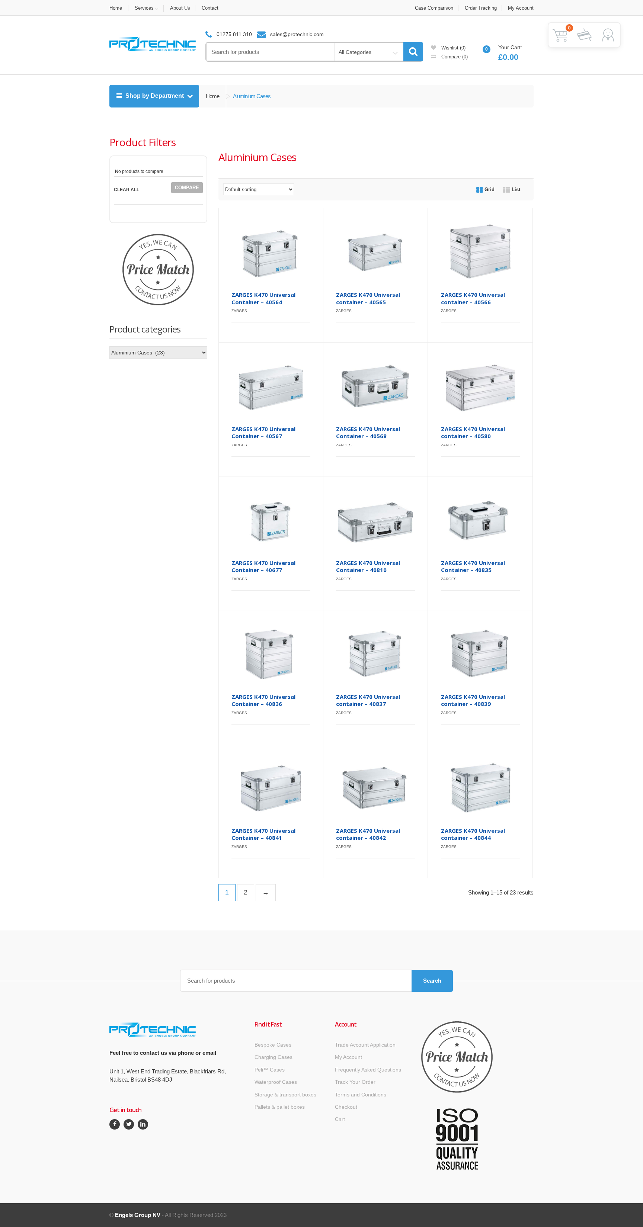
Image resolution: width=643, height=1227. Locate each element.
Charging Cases (273, 1057)
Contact (210, 8)
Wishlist (453, 48)
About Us (180, 8)
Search (432, 980)
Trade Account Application (365, 1045)
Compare (454, 57)
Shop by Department (154, 96)
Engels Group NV (137, 1215)
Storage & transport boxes (285, 1095)
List (515, 189)
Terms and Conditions (360, 1095)
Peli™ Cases (270, 1070)
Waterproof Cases (276, 1082)
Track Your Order (355, 1082)
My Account (521, 8)
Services (144, 8)
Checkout (346, 1107)
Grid (489, 189)
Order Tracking (481, 8)
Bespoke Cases (273, 1045)
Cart (340, 1119)
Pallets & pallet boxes (280, 1107)
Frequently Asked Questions (368, 1070)
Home (115, 8)
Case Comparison (434, 8)
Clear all (126, 189)
